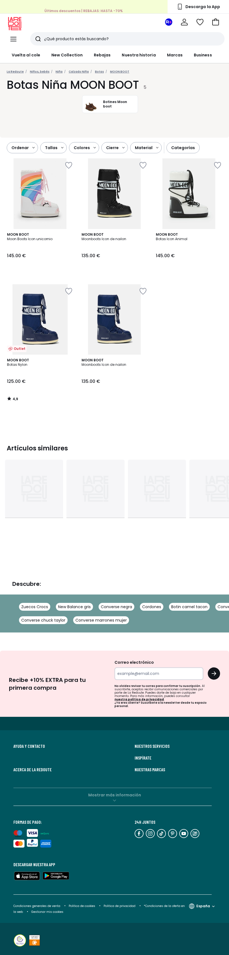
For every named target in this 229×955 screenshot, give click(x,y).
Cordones (151, 607)
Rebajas (102, 55)
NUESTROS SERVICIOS (152, 746)
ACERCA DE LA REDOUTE (32, 769)
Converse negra (116, 607)
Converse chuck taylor (43, 620)
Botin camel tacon (189, 607)
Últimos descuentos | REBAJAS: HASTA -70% (83, 10)
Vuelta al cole (26, 55)
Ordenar (20, 148)
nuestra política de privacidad (139, 699)
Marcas (175, 55)
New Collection (67, 55)
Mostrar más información (114, 795)
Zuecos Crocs (34, 607)
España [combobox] (203, 906)
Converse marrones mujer (101, 620)
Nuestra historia (139, 55)
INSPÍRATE (143, 757)
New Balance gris (74, 607)
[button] (215, 22)
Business (203, 55)
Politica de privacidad (120, 906)
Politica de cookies (82, 906)
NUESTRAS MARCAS (150, 769)
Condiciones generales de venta (37, 906)
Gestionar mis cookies (47, 912)
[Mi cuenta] (184, 22)
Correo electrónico (134, 662)
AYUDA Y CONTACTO (29, 746)
